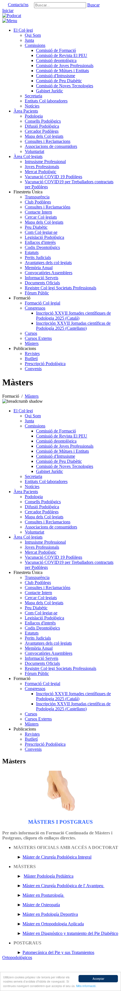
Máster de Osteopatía (41, 904)
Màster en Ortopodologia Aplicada (53, 923)
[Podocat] (11, 15)
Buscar (93, 5)
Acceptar (98, 978)
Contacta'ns (18, 4)
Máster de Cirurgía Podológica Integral (57, 857)
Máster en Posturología (43, 895)
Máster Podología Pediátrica (48, 876)
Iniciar (8, 10)
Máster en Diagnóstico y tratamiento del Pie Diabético (70, 933)
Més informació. (86, 986)
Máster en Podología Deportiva (50, 914)
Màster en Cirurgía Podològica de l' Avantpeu (63, 885)
